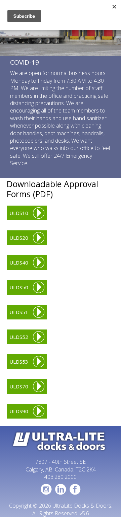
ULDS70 (18, 386)
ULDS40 (18, 262)
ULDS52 (18, 337)
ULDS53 (18, 361)
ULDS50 (18, 287)
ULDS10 (18, 213)
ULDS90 (18, 411)
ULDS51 (18, 312)
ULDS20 (18, 237)
